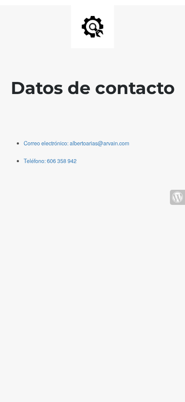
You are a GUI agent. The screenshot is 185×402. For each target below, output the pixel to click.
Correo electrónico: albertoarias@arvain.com (76, 143)
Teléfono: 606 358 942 (50, 161)
